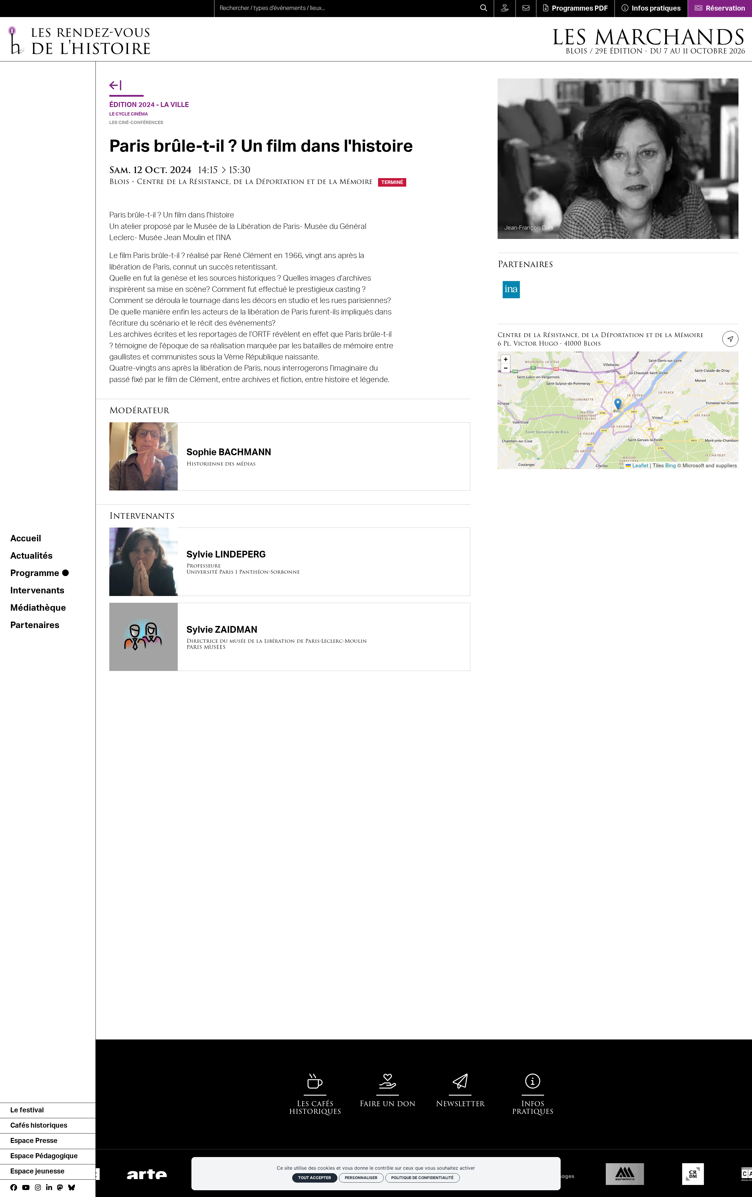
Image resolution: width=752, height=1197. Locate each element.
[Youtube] (26, 1187)
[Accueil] (34, 8)
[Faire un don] (505, 8)
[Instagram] (38, 1187)
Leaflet (639, 465)
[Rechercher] (484, 8)
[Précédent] (115, 85)
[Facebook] (13, 1187)
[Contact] (526, 8)
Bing (670, 465)
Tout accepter (314, 1177)
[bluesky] (71, 1187)
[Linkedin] (49, 1187)
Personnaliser (361, 1177)
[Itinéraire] (730, 339)
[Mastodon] (60, 1187)
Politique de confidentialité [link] (422, 1177)
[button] (618, 404)
